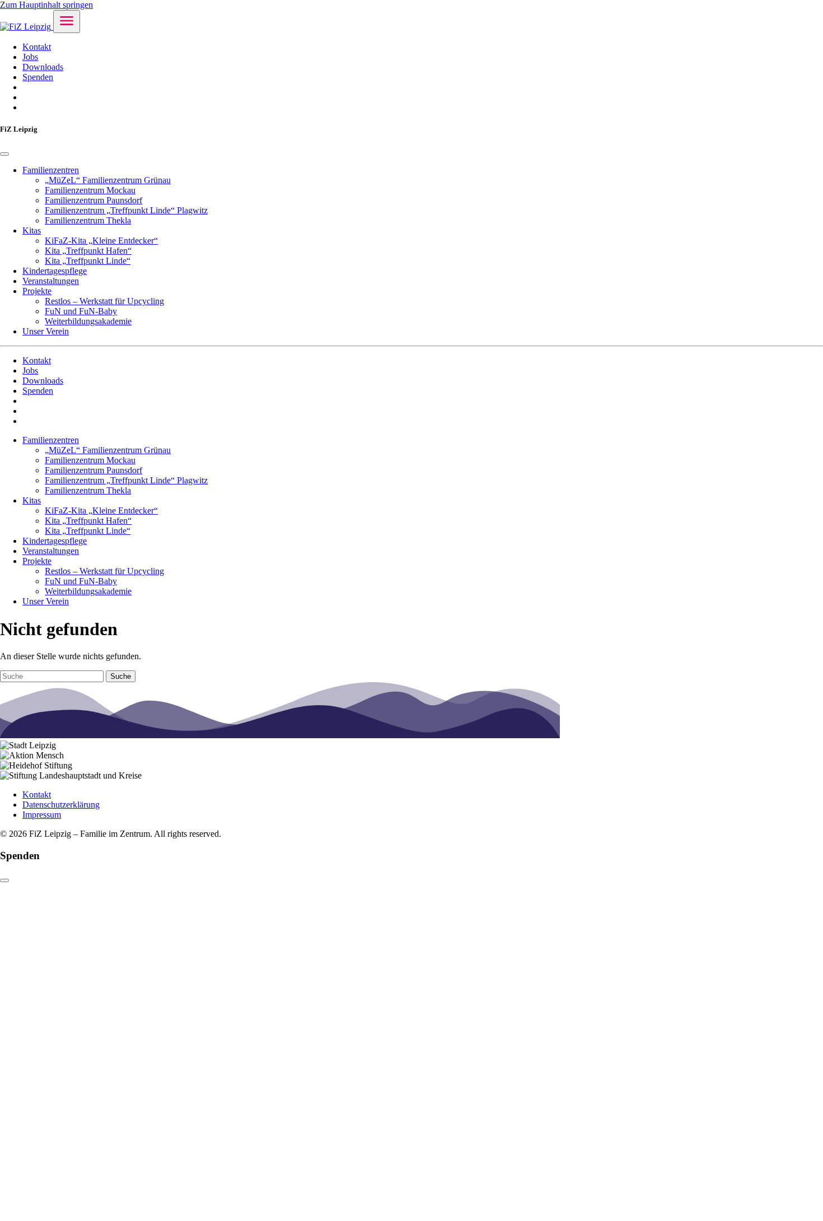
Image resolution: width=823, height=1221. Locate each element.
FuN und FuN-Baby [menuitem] (81, 311)
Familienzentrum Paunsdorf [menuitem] (93, 200)
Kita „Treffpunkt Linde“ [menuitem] (87, 260)
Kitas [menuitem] (31, 230)
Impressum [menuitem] (41, 814)
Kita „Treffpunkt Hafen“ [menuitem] (88, 250)
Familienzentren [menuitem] (50, 170)
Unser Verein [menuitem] (45, 331)
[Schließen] (4, 880)
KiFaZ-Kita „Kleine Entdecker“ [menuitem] (101, 240)
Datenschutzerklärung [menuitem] (61, 804)
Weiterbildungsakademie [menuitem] (88, 321)
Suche (120, 676)
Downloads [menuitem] (42, 67)
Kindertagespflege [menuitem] (54, 271)
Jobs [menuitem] (30, 57)
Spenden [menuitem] (37, 77)
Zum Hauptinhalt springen (46, 5)
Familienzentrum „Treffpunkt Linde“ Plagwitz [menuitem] (126, 210)
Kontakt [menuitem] (36, 47)
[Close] (4, 154)
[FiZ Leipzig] (26, 26)
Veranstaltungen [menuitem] (50, 281)
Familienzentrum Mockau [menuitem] (90, 190)
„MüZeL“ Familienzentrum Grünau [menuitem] (108, 180)
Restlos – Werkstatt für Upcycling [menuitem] (104, 301)
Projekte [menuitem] (37, 291)
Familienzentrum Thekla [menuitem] (88, 220)
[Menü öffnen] (66, 21)
